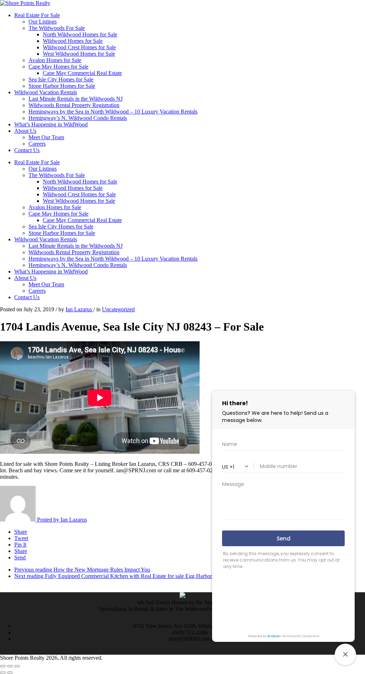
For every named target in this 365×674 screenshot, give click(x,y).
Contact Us (27, 150)
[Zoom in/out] (17, 666)
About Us (25, 131)
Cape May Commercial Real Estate (82, 73)
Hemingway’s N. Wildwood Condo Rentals (78, 118)
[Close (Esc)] (3, 666)
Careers (37, 144)
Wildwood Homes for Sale (73, 41)
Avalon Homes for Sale (55, 60)
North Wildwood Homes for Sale (80, 34)
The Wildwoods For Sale (57, 28)
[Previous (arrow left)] (3, 673)
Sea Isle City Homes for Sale (61, 79)
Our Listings (43, 22)
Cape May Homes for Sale (58, 67)
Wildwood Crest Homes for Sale (79, 47)
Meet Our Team (46, 137)
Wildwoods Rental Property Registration (74, 105)
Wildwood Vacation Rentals (45, 92)
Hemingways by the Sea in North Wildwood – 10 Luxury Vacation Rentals (113, 112)
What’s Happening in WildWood (51, 124)
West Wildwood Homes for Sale (79, 54)
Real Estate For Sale (37, 15)
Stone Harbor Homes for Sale (62, 86)
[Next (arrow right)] (10, 673)
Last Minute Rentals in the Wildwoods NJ (76, 99)
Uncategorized (118, 309)
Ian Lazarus (79, 309)
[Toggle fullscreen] (10, 666)
